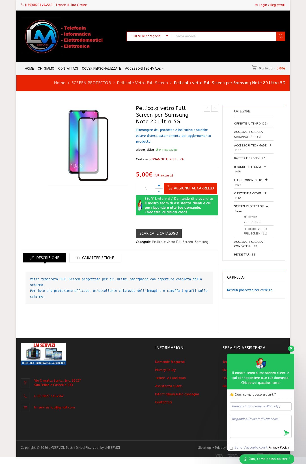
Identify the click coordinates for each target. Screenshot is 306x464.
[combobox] (149, 36)
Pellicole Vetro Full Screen (142, 82)
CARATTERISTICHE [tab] (97, 258)
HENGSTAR (242, 254)
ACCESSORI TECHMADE (250, 145)
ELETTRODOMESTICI (248, 180)
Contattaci (163, 402)
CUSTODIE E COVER (248, 193)
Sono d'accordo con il (261, 447)
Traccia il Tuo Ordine (71, 5)
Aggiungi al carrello (194, 188)
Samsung (202, 242)
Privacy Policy (165, 370)
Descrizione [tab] (47, 258)
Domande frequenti (170, 362)
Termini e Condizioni (170, 378)
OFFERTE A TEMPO (247, 123)
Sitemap (204, 448)
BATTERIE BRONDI (247, 158)
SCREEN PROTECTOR (91, 82)
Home (59, 82)
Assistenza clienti (169, 386)
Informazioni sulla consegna (177, 394)
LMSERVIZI (112, 448)
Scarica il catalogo (159, 233)
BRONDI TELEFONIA (247, 167)
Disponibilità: (145, 149)
